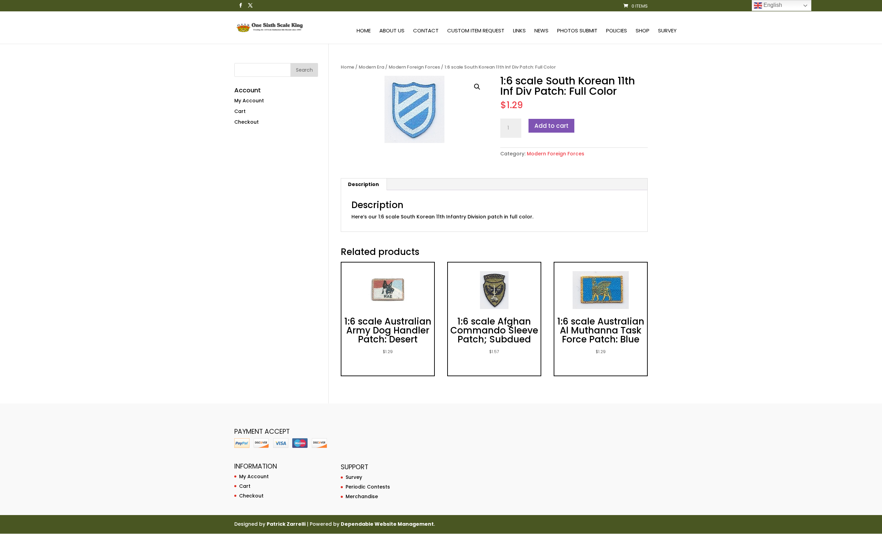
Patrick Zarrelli (286, 524)
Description (363, 184)
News (541, 31)
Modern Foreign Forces (414, 67)
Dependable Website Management (387, 524)
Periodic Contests (368, 486)
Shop (642, 31)
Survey (667, 31)
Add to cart (551, 126)
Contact (426, 31)
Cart (240, 111)
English (772, 5)
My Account (249, 100)
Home (364, 31)
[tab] (363, 184)
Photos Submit (577, 31)
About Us (391, 31)
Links (519, 31)
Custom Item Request (475, 31)
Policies (616, 31)
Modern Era (371, 67)
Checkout (246, 122)
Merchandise (362, 496)
